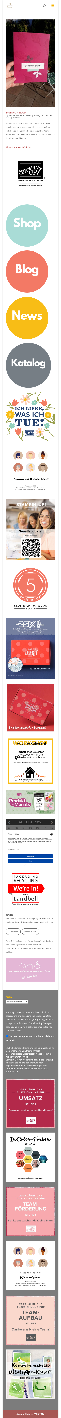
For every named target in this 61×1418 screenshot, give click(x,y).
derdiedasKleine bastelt (20, 115)
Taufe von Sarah (16, 112)
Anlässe (16, 117)
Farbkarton (13, 931)
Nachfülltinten (30, 931)
